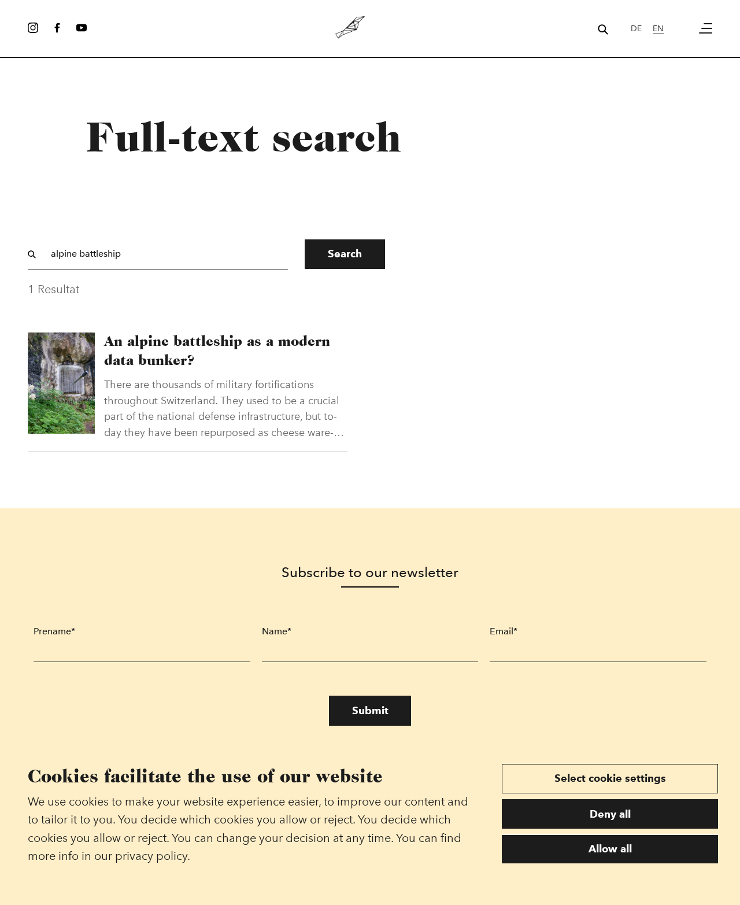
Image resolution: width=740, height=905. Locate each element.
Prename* (54, 631)
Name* (276, 631)
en (658, 28)
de (636, 28)
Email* (503, 631)
